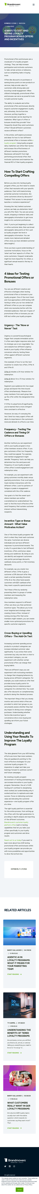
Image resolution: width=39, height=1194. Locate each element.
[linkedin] (9, 1166)
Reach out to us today (12, 840)
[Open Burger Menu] (33, 4)
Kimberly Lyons (10, 23)
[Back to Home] (12, 4)
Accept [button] (20, 1189)
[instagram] (13, 1166)
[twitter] (5, 1166)
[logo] (15, 1160)
